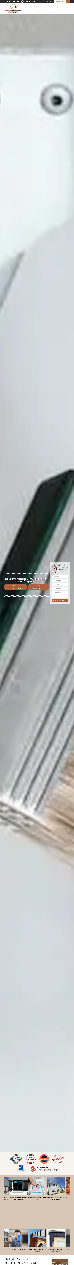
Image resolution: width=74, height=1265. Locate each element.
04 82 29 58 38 (12, 1)
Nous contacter (38, 587)
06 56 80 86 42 (29, 1)
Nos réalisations (15, 587)
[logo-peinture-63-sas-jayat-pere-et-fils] (13, 8)
